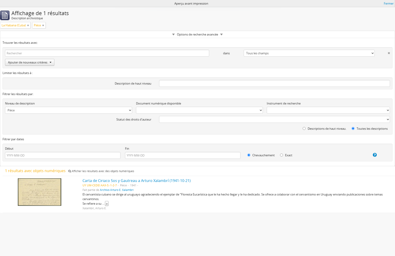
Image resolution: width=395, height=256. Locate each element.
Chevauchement (263, 155)
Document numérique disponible (158, 103)
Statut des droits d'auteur (133, 119)
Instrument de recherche (284, 103)
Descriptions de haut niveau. (326, 129)
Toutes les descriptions (372, 129)
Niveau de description (20, 103)
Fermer (389, 3)
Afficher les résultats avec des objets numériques (102, 171)
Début (9, 148)
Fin (127, 148)
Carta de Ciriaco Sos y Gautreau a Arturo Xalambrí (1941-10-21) (137, 180)
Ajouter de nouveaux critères (27, 62)
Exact (288, 155)
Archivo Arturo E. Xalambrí (116, 190)
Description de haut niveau (133, 83)
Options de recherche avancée (197, 34)
